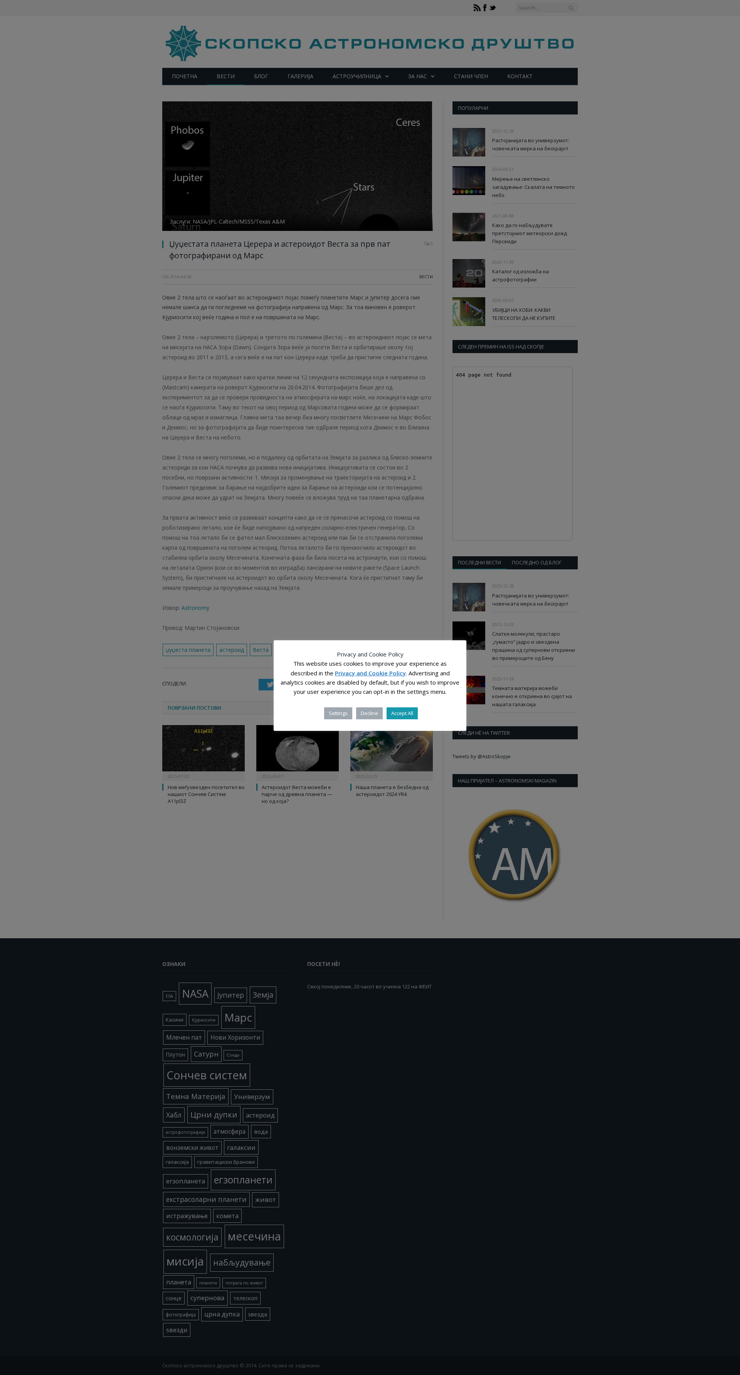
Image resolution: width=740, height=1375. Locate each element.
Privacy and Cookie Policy (370, 673)
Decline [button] (369, 713)
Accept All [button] (402, 713)
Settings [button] (338, 713)
